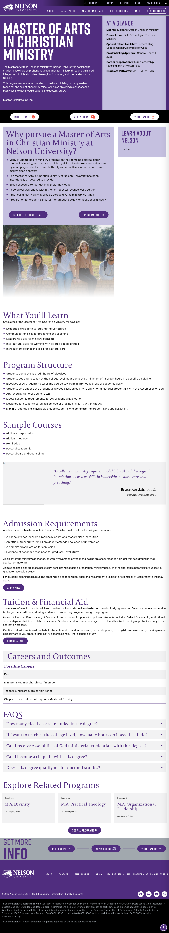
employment (82, 874)
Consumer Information (51, 894)
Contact (63, 874)
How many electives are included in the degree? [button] (52, 723)
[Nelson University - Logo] (19, 7)
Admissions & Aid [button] (92, 11)
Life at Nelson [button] (119, 11)
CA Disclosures (159, 874)
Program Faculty (93, 215)
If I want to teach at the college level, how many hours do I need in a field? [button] (77, 734)
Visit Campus (142, 117)
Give (138, 3)
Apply (110, 3)
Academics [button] (68, 11)
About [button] (51, 11)
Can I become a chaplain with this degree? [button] (46, 756)
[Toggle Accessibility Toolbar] (163, 927)
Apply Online (82, 117)
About (49, 874)
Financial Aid (15, 641)
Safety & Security (74, 894)
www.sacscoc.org (11, 917)
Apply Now (13, 588)
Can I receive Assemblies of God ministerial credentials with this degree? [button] (76, 745)
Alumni (124, 3)
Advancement (140, 874)
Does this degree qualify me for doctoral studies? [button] (53, 767)
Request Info (92, 3)
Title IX (34, 894)
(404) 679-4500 (82, 913)
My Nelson (153, 3)
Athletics (156, 11)
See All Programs (83, 830)
